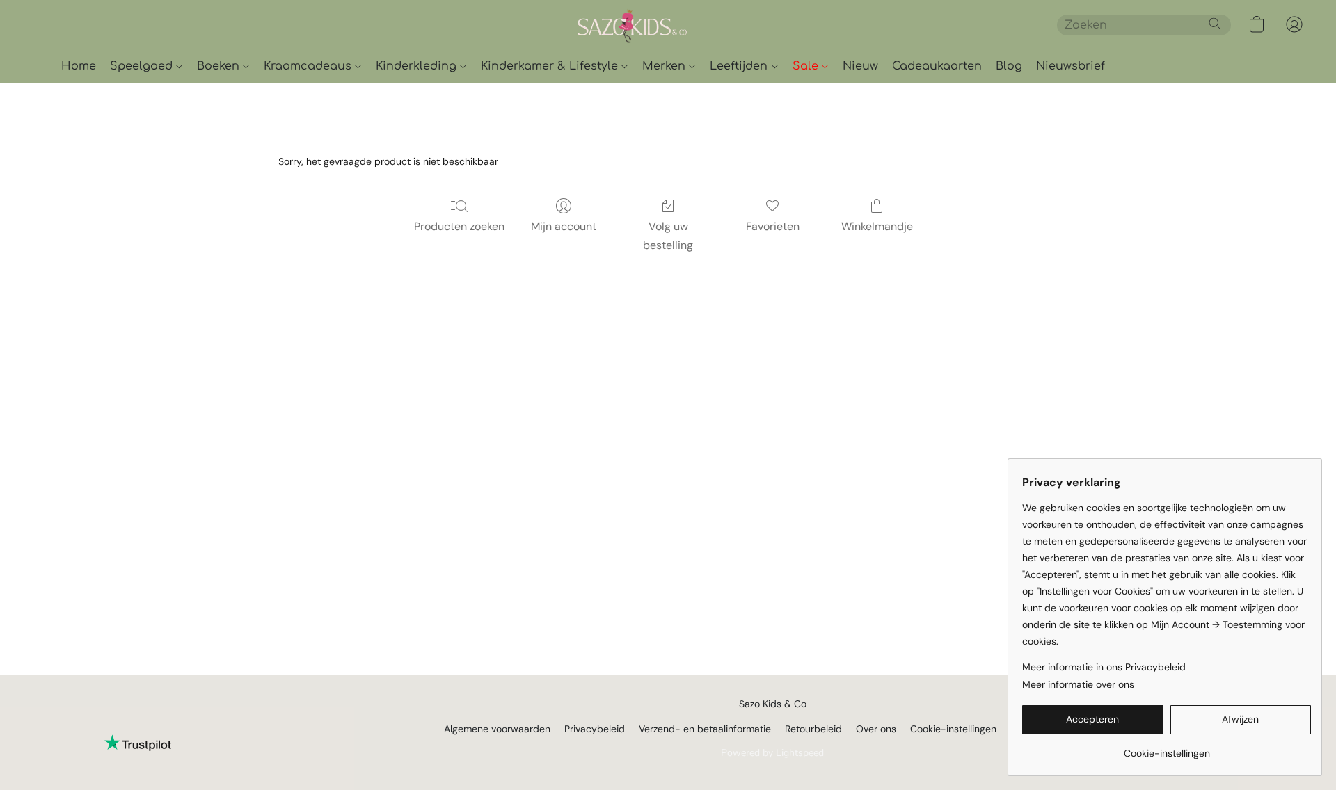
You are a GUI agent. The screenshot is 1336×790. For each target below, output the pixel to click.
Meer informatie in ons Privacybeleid (1104, 667)
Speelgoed (143, 66)
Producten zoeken (459, 226)
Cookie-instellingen (953, 729)
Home (78, 66)
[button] (680, 24)
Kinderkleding (418, 66)
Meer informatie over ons (1078, 684)
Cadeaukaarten (937, 66)
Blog (1009, 66)
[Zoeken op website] (1214, 23)
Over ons (876, 729)
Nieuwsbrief (1070, 66)
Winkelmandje (877, 226)
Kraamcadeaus (309, 66)
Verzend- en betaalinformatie (705, 729)
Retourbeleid (813, 729)
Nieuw (860, 66)
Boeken (220, 66)
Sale (807, 66)
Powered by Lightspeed (772, 752)
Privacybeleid (594, 729)
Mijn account (563, 226)
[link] (1166, 747)
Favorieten (773, 226)
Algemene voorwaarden (497, 729)
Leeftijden (740, 66)
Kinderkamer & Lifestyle (551, 66)
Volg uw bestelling (668, 235)
